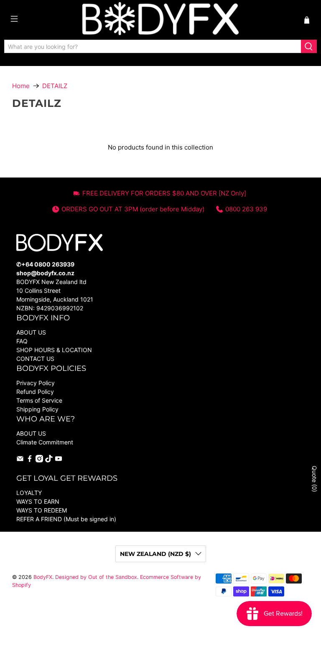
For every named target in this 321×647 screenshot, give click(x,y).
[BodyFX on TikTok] (49, 460)
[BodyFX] (160, 20)
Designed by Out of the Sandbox (96, 577)
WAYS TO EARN (37, 501)
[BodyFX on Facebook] (29, 460)
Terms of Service (39, 400)
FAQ (22, 341)
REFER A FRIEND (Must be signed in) (66, 519)
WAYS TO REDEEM (41, 510)
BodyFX (42, 577)
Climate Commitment (44, 442)
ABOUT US (31, 332)
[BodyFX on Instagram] (39, 460)
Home (21, 86)
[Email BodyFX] (20, 460)
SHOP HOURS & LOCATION (54, 349)
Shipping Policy (37, 409)
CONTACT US (35, 358)
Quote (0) (314, 479)
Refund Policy (35, 391)
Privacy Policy (35, 382)
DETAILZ (54, 86)
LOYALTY (29, 492)
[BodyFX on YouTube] (58, 460)
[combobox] (152, 46)
